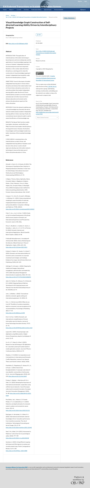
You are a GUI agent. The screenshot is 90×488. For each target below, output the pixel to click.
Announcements (58, 9)
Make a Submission (69, 18)
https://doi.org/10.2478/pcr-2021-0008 (16, 450)
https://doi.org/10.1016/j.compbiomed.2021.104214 (20, 209)
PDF (39, 34)
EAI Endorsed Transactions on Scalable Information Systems (32, 6)
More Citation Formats (43, 117)
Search (84, 9)
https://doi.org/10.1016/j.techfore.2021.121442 (19, 427)
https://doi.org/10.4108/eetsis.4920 (18, 43)
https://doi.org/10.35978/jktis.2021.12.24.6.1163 (19, 328)
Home (5, 9)
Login (85, 1)
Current (19, 9)
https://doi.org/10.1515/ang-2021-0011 (16, 247)
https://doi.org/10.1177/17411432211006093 (18, 277)
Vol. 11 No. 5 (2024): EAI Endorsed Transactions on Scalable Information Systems (26, 17)
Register (80, 1)
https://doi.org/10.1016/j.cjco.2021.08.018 (17, 438)
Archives (26, 9)
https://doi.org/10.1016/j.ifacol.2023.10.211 (18, 410)
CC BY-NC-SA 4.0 (51, 86)
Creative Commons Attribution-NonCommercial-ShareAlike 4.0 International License (46, 78)
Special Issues (47, 9)
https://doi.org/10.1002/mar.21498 (15, 313)
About (11, 9)
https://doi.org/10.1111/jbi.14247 (17, 376)
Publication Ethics (36, 9)
